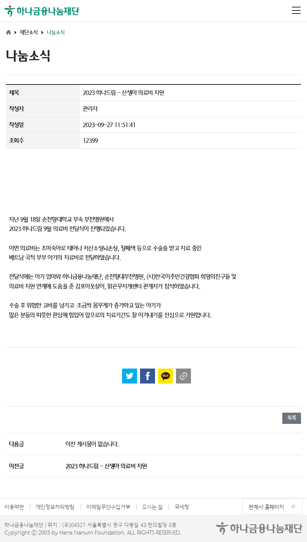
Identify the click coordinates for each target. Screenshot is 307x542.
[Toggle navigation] (296, 11)
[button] (296, 11)
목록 (291, 417)
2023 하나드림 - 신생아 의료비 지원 (106, 466)
